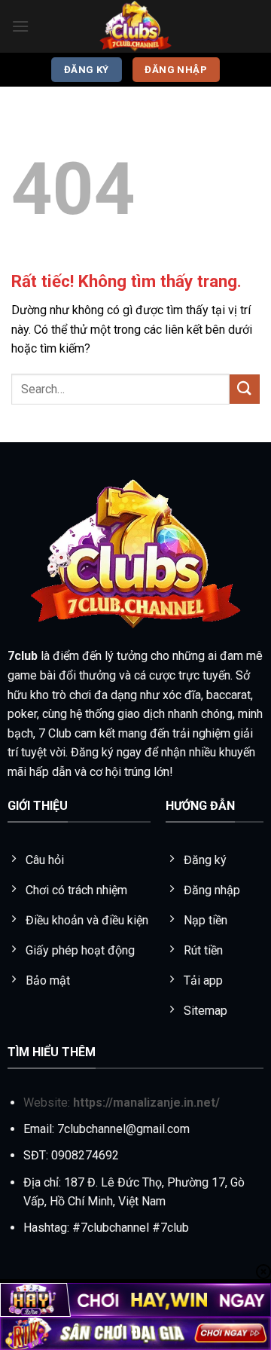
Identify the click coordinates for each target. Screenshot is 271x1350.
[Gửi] (245, 389)
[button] (20, 26)
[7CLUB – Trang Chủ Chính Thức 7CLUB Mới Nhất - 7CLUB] (135, 26)
